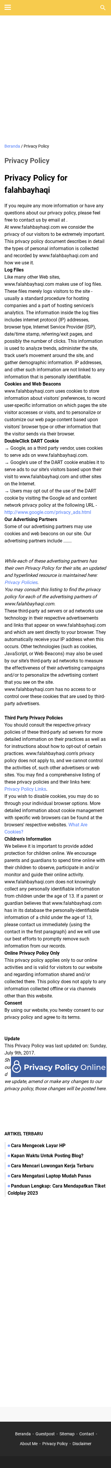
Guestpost (45, 1433)
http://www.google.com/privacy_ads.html (47, 512)
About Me (29, 1443)
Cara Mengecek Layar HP (38, 1145)
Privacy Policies (20, 582)
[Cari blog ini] (103, 7)
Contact (86, 1433)
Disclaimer (82, 1443)
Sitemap (67, 1433)
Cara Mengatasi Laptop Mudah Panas (51, 1176)
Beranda (23, 1433)
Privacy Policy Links (25, 789)
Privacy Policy (55, 1443)
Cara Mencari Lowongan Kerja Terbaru (52, 1166)
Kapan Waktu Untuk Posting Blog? (47, 1155)
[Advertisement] (55, 80)
